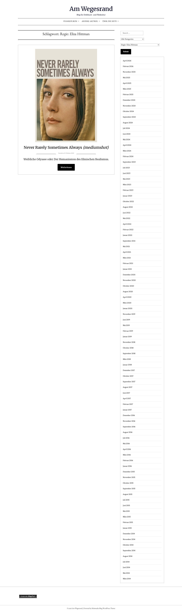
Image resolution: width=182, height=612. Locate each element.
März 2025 (127, 89)
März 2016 (127, 455)
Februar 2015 (128, 522)
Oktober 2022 (128, 201)
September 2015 (129, 489)
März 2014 (127, 579)
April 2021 (127, 252)
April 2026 (127, 61)
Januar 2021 (127, 269)
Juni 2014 (126, 567)
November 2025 (129, 72)
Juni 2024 (126, 134)
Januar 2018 (127, 365)
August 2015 (127, 494)
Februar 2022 (128, 230)
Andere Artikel (90, 22)
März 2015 (127, 517)
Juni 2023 (126, 173)
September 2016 (129, 427)
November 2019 (129, 314)
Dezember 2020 (129, 275)
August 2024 (128, 123)
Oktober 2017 (128, 376)
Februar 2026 (128, 66)
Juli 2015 (126, 500)
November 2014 (129, 539)
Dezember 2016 (129, 415)
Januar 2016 (127, 466)
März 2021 (127, 258)
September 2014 (129, 550)
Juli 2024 (126, 128)
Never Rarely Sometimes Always (66, 147)
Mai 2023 (126, 179)
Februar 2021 (128, 263)
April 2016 (127, 449)
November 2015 (129, 477)
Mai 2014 (126, 573)
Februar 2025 (128, 94)
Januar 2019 (127, 337)
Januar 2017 (127, 410)
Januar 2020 (127, 308)
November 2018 (129, 342)
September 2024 (129, 117)
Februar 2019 (128, 331)
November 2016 (129, 421)
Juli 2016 (126, 438)
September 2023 (129, 162)
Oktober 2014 (128, 545)
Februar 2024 (128, 156)
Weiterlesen (66, 167)
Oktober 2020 (128, 286)
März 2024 (127, 151)
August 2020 (128, 291)
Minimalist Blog (97, 609)
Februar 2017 (128, 404)
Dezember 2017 (129, 370)
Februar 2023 (128, 190)
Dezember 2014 (129, 534)
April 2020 (127, 297)
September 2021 (129, 241)
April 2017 (127, 398)
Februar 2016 (128, 460)
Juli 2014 (126, 562)
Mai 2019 (126, 325)
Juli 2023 (126, 168)
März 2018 (127, 359)
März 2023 (127, 185)
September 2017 (129, 382)
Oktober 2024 (128, 111)
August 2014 (127, 556)
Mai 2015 (126, 511)
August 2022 (128, 207)
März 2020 (127, 303)
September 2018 (129, 353)
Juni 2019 (126, 320)
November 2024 (129, 106)
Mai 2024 (126, 139)
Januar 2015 (127, 528)
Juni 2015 (126, 505)
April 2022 (127, 224)
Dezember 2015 (129, 472)
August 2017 (127, 387)
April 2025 (127, 83)
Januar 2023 (127, 196)
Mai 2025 (126, 78)
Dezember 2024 (129, 100)
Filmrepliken (70, 22)
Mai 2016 (126, 443)
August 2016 (127, 432)
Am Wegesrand (91, 9)
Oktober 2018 (128, 348)
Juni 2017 (126, 393)
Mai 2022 (126, 218)
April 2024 (127, 145)
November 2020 (129, 280)
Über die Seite (110, 22)
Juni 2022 (126, 213)
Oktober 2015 (128, 483)
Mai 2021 (126, 246)
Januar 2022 (127, 235)
